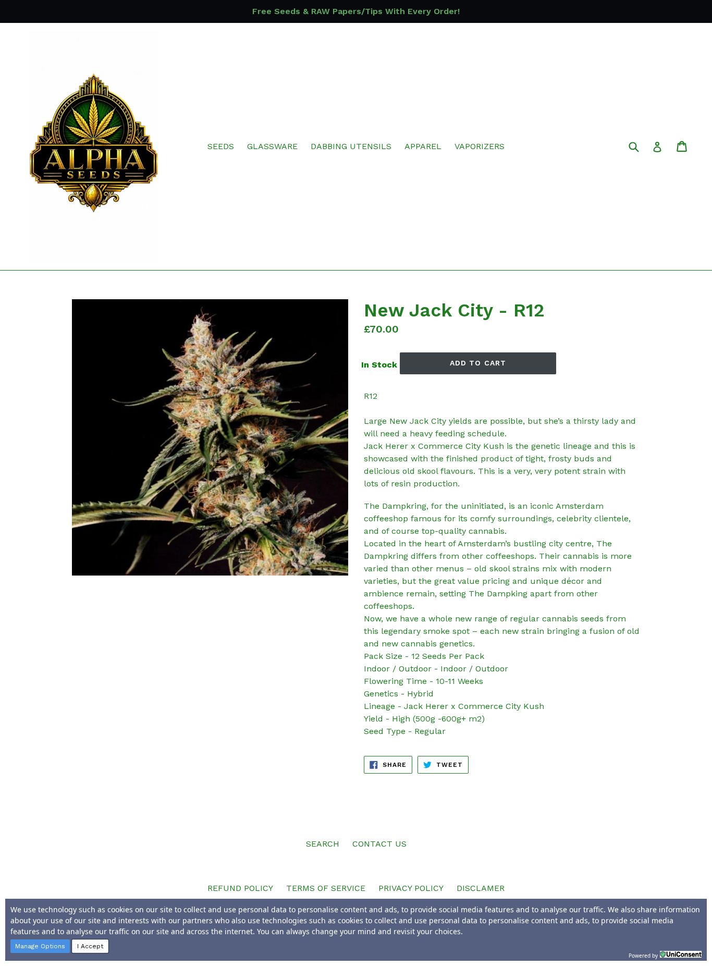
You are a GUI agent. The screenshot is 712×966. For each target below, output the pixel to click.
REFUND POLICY (240, 888)
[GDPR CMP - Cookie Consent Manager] (681, 954)
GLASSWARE (272, 146)
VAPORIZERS (480, 146)
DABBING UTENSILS (351, 146)
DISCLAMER (481, 888)
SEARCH (322, 844)
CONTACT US (379, 844)
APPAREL (422, 146)
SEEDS (220, 146)
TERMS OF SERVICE (325, 888)
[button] (40, 946)
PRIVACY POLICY (411, 888)
